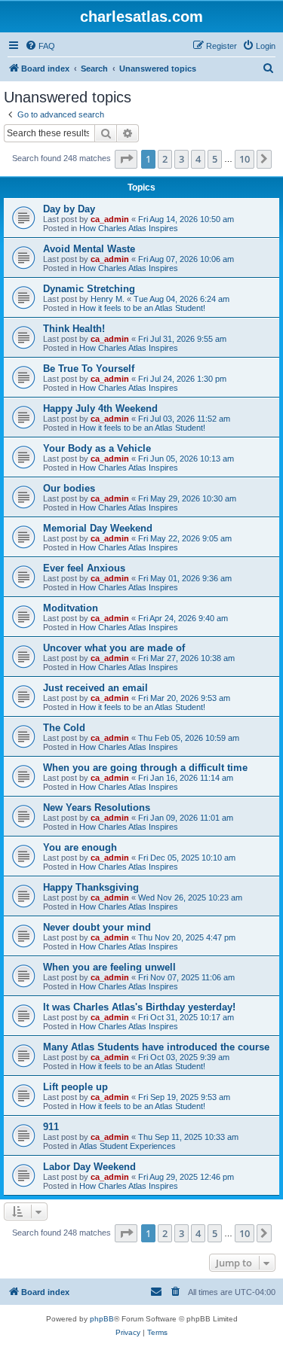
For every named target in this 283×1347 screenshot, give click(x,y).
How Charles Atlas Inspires (128, 228)
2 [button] (165, 159)
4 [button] (198, 159)
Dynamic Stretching (89, 288)
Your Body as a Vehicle (97, 448)
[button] (126, 159)
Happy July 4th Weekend (100, 408)
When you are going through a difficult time (145, 767)
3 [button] (181, 159)
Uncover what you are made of (114, 648)
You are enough (80, 847)
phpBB (102, 1319)
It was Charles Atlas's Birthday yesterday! (139, 1007)
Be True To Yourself (88, 368)
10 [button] (244, 159)
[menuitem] (40, 46)
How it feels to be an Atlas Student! (142, 307)
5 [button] (214, 159)
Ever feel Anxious (84, 568)
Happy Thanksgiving (91, 887)
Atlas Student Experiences (127, 1145)
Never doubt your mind (97, 927)
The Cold (64, 727)
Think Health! (74, 328)
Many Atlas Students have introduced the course (156, 1047)
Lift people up (75, 1087)
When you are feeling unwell (109, 967)
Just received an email (95, 687)
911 (51, 1126)
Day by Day (69, 209)
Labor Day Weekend (89, 1166)
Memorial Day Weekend (97, 528)
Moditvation (70, 608)
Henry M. (108, 298)
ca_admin (110, 219)
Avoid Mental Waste (89, 248)
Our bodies (69, 488)
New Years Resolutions (96, 807)
